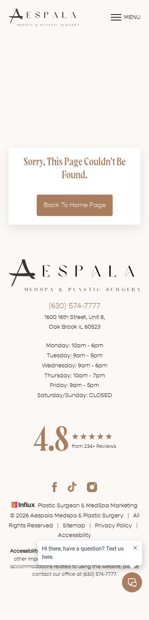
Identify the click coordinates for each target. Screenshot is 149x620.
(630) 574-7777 (74, 305)
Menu (132, 17)
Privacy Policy (113, 526)
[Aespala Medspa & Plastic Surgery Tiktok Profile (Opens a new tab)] (72, 487)
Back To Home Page (75, 205)
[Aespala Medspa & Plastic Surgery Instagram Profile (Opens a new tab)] (92, 487)
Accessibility (74, 535)
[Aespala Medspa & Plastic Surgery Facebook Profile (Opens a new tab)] (54, 487)
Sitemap (74, 526)
